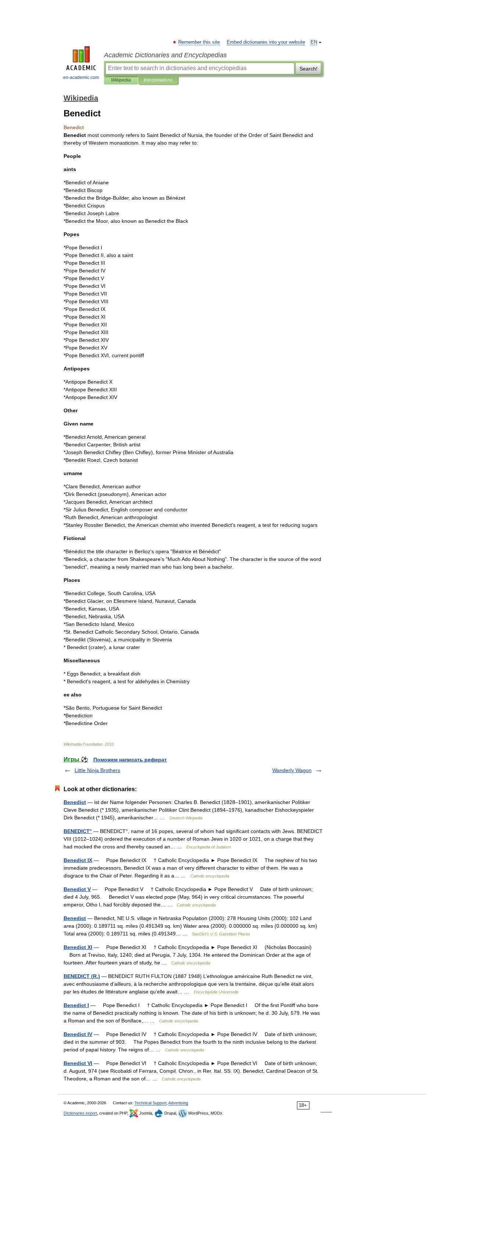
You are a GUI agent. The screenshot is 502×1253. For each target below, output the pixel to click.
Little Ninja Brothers (97, 770)
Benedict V (77, 889)
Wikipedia (121, 80)
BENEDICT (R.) (82, 976)
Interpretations (158, 80)
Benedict (75, 802)
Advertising (178, 1103)
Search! (309, 69)
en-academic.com (81, 77)
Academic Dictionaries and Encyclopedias (165, 55)
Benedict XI (78, 947)
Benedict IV (78, 1034)
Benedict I (76, 1005)
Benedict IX (78, 860)
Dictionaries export (80, 1113)
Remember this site (199, 42)
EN (314, 42)
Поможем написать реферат (130, 760)
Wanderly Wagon (292, 770)
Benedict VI (78, 1063)
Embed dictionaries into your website (266, 42)
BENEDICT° (78, 831)
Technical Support (150, 1103)
